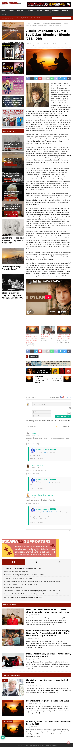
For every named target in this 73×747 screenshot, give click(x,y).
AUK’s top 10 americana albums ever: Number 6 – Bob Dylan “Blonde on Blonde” (31, 338)
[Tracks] (13, 687)
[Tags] (36, 562)
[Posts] (13, 562)
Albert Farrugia (47, 482)
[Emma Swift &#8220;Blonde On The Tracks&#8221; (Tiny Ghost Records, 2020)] (64, 330)
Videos (39, 11)
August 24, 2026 (32, 659)
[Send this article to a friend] (44, 78)
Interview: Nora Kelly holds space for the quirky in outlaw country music (48, 655)
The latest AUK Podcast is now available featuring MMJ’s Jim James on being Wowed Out (32, 591)
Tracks (47, 11)
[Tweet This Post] (32, 78)
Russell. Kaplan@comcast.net (51, 512)
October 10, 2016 (32, 703)
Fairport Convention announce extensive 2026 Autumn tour (23, 597)
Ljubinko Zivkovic (47, 44)
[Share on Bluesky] (65, 78)
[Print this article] (48, 78)
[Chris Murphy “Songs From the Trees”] (13, 256)
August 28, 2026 (14, 148)
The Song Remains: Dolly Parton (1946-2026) (11, 192)
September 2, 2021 (33, 685)
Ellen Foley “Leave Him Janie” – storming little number (47, 681)
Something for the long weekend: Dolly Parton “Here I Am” (11, 144)
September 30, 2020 (33, 44)
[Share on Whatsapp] (52, 78)
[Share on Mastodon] (56, 78)
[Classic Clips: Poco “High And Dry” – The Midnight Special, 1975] (13, 282)
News (3, 11)
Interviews (31, 11)
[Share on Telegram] (60, 78)
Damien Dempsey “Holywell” (13, 587)
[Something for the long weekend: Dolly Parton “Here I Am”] (13, 227)
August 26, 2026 (32, 638)
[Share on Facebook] (28, 78)
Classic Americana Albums (62, 44)
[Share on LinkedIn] (36, 78)
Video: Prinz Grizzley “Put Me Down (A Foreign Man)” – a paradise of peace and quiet (31, 594)
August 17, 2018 (32, 727)
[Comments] (59, 562)
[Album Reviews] (13, 708)
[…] (56, 624)
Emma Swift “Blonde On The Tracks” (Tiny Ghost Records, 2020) (63, 336)
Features (20, 11)
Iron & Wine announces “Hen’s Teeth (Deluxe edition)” (21, 584)
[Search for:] (61, 18)
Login (69, 397)
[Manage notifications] (68, 742)
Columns (55, 11)
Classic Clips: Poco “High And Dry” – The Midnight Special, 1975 (11, 175)
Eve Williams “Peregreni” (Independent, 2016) (47, 701)
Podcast (65, 11)
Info (3, 14)
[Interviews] (13, 617)
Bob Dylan (33, 357)
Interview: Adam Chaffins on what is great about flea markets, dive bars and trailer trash (12, 207)
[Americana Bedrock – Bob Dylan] (48, 330)
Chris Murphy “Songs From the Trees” (12, 159)
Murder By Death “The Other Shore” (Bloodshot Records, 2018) (48, 722)
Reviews (10, 11)
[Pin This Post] (40, 78)
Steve (44, 452)
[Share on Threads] (69, 78)
